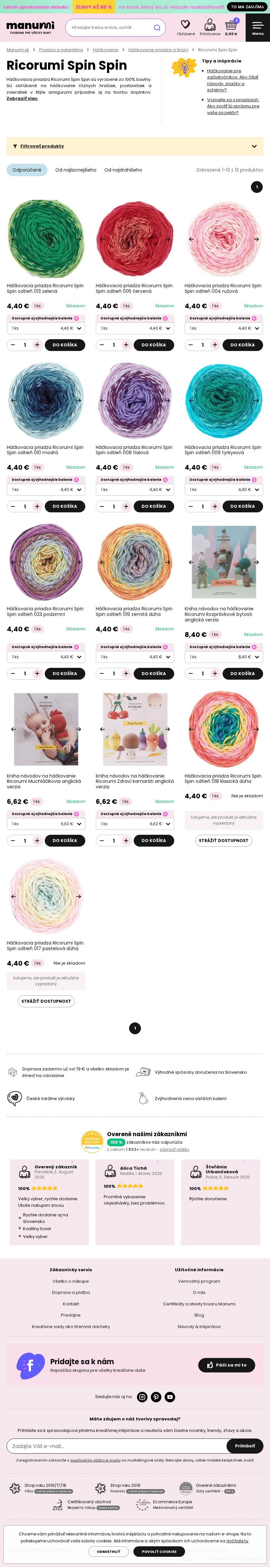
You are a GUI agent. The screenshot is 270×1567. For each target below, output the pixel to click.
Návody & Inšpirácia (199, 1326)
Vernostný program (199, 1281)
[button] (135, 146)
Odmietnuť (109, 1551)
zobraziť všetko (174, 1149)
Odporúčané (27, 170)
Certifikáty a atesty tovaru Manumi (199, 1304)
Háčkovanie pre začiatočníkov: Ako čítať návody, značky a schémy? (232, 80)
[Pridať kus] (37, 345)
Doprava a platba (71, 1292)
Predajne (71, 1315)
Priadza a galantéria (61, 50)
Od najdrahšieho (123, 170)
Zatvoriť (263, 6)
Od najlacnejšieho (75, 170)
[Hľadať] (157, 27)
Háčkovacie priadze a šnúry (158, 50)
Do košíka (65, 345)
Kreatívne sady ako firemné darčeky (71, 1326)
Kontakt (71, 1304)
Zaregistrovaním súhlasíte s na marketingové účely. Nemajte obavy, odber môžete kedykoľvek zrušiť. (135, 1460)
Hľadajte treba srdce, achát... (103, 27)
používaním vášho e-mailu (95, 1460)
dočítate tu (237, 1541)
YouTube (170, 1397)
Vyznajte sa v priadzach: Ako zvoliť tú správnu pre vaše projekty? (233, 106)
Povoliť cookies (159, 1551)
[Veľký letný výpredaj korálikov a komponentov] (135, 6)
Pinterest (156, 1397)
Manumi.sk (18, 50)
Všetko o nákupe (71, 1281)
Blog (199, 1315)
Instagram (142, 1397)
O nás (199, 1292)
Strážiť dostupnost (224, 840)
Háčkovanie (106, 50)
